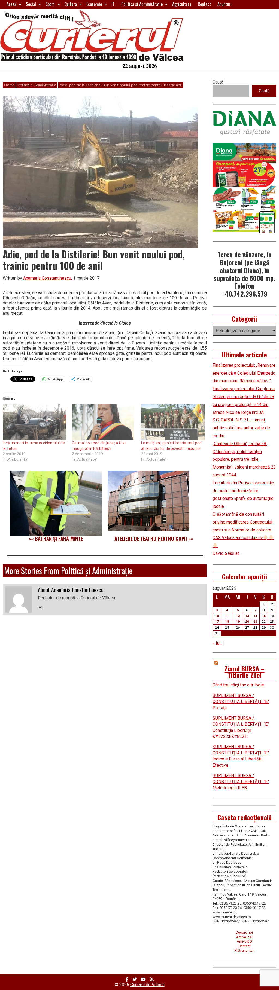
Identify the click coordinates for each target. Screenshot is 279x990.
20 (247, 621)
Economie (94, 4)
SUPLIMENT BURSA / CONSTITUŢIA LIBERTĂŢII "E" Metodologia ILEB (241, 781)
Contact (204, 4)
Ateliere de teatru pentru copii (150, 538)
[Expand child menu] (20, 4)
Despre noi (244, 932)
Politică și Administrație (37, 85)
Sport (50, 4)
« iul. (217, 643)
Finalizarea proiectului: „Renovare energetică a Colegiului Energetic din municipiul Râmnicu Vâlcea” (244, 373)
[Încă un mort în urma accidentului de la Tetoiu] (34, 422)
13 (247, 616)
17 (217, 621)
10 (217, 616)
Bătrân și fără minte (59, 538)
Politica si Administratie (142, 4)
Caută (218, 82)
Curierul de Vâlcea (147, 984)
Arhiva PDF (244, 937)
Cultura (71, 4)
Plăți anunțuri (244, 950)
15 (264, 616)
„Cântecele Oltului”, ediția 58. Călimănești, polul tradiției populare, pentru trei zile (240, 451)
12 (238, 616)
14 (255, 616)
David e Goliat (226, 553)
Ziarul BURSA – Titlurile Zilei (245, 672)
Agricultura (181, 4)
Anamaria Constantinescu (47, 278)
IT (113, 4)
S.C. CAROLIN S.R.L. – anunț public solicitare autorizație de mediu (241, 427)
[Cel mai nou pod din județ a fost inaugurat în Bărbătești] (104, 422)
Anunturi (224, 4)
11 (227, 616)
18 (227, 621)
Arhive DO (244, 941)
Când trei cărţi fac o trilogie (238, 685)
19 (238, 621)
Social (31, 4)
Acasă (11, 4)
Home (9, 85)
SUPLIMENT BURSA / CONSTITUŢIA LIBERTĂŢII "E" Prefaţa (241, 701)
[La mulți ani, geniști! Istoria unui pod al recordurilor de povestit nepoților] (173, 422)
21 (255, 621)
